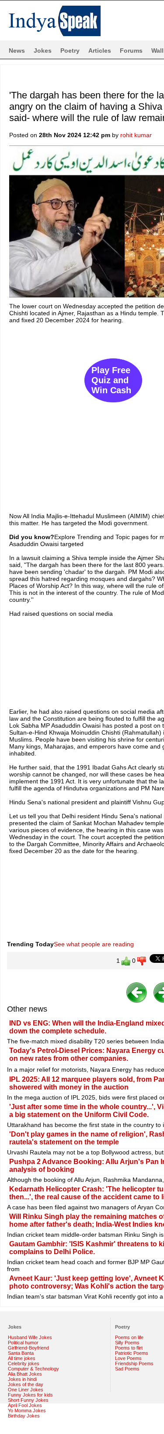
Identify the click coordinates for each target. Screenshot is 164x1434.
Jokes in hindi (22, 1379)
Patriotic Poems (131, 1353)
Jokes (43, 50)
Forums (131, 50)
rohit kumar (136, 135)
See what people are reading (94, 944)
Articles (99, 50)
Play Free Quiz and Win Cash (111, 380)
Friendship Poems (134, 1363)
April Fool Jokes (25, 1405)
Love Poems (128, 1358)
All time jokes (21, 1358)
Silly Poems (127, 1342)
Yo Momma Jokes (27, 1410)
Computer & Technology (33, 1368)
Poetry (70, 50)
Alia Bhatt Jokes (25, 1374)
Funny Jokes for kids (30, 1394)
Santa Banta (21, 1353)
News (17, 50)
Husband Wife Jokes (30, 1337)
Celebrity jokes (23, 1363)
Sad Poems (127, 1368)
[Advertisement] (82, 414)
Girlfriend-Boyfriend (28, 1347)
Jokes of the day (25, 1384)
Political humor (23, 1342)
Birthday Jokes (24, 1415)
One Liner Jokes (25, 1389)
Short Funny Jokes (28, 1400)
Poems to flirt (129, 1347)
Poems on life (129, 1337)
